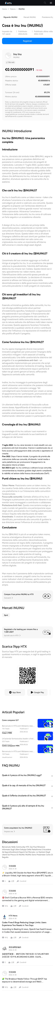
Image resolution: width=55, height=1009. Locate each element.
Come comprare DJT (10, 720)
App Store (16, 692)
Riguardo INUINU (10, 17)
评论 (6, 906)
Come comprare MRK (11, 746)
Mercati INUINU (30, 17)
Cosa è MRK (7, 733)
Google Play (39, 692)
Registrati (27, 41)
